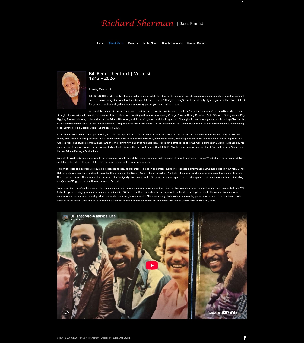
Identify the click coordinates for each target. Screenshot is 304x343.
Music (131, 43)
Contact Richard (196, 43)
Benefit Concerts (172, 43)
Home (100, 43)
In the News (150, 43)
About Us (114, 43)
